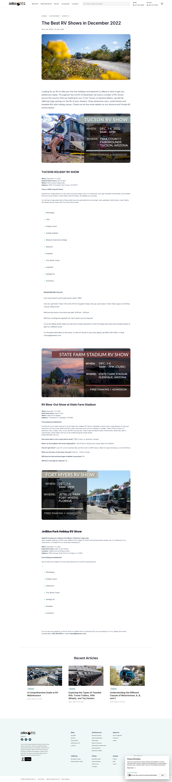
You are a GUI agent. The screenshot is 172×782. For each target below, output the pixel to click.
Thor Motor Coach (53, 260)
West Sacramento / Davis (77, 761)
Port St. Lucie (95, 764)
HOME (44, 16)
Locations (73, 745)
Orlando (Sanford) (96, 761)
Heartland (49, 267)
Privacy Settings (65, 779)
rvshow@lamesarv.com (77, 633)
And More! (50, 281)
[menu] (106, 4)
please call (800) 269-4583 (107, 332)
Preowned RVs (74, 740)
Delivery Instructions (97, 743)
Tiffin (48, 219)
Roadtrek (49, 254)
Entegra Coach (51, 226)
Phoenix (115, 759)
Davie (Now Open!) (96, 759)
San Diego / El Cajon (76, 759)
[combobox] (106, 4)
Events (65, 16)
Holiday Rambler (52, 233)
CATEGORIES (54, 16)
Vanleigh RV (50, 274)
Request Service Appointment (99, 745)
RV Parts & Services (96, 735)
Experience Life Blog (97, 750)
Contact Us (115, 738)
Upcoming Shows (96, 748)
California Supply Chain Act (53, 779)
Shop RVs (73, 735)
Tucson (114, 764)
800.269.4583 (57, 633)
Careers (115, 740)
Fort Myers (94, 766)
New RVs (73, 738)
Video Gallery (95, 740)
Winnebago (50, 213)
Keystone (49, 247)
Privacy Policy (41, 779)
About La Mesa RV (117, 735)
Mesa (114, 761)
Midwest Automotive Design (56, 240)
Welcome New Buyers (97, 738)
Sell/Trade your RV (75, 743)
